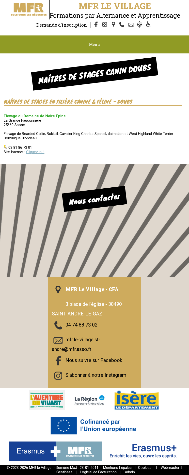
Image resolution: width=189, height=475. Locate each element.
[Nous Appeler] (123, 25)
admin (130, 472)
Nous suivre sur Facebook (93, 360)
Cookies (144, 467)
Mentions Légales (117, 467)
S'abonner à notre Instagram (95, 375)
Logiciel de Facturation (98, 472)
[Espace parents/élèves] (140, 25)
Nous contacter (94, 199)
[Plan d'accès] (114, 25)
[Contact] (132, 25)
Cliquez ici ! (35, 152)
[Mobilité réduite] (149, 25)
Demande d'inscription (61, 25)
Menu (94, 44)
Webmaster (170, 467)
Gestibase (64, 472)
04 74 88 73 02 (81, 325)
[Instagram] (105, 25)
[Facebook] (96, 25)
